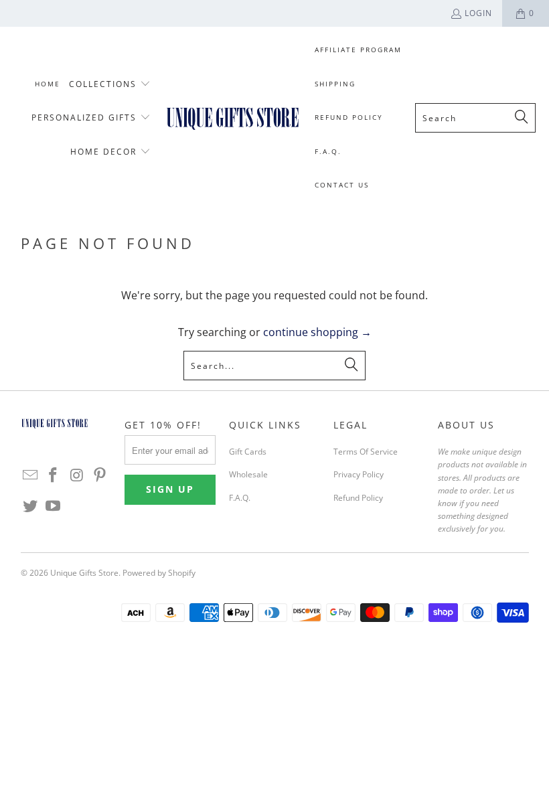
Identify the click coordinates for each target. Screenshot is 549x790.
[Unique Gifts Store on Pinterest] (100, 475)
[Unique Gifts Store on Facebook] (54, 475)
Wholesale (248, 474)
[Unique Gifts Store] (232, 118)
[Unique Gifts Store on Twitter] (31, 506)
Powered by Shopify (159, 572)
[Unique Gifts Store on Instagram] (77, 475)
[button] (110, 85)
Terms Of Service (365, 451)
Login (478, 13)
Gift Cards (247, 451)
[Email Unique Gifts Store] (31, 475)
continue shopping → (317, 332)
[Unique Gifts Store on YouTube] (54, 506)
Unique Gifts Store (84, 572)
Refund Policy (358, 497)
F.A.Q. (239, 497)
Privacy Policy (358, 474)
